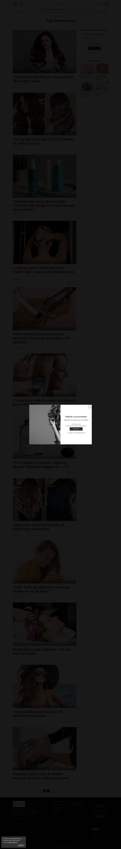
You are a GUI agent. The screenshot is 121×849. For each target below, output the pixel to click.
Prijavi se (76, 429)
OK (21, 845)
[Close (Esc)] (90, 407)
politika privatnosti (12, 842)
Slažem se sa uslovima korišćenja (77, 432)
